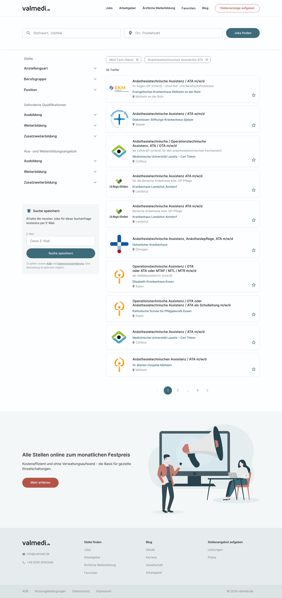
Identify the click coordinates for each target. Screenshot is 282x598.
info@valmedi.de (38, 554)
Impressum (103, 591)
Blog (205, 8)
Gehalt (150, 550)
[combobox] (72, 33)
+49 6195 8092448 (40, 562)
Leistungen (215, 550)
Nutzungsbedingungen (50, 591)
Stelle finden (93, 542)
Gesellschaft (154, 565)
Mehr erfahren (40, 482)
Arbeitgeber (127, 8)
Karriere (151, 557)
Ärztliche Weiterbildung (158, 8)
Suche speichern (61, 253)
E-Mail (30, 233)
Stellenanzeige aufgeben (237, 8)
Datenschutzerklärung (71, 263)
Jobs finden (242, 33)
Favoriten (189, 8)
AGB (49, 263)
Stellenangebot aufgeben (225, 542)
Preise (212, 557)
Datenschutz (81, 591)
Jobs (109, 8)
